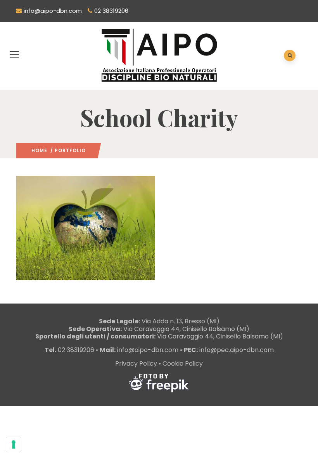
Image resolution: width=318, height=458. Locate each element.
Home (39, 150)
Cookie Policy (182, 363)
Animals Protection (51, 272)
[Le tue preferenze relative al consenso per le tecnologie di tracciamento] (13, 444)
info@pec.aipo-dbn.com (236, 349)
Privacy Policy (136, 363)
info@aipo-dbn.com (53, 11)
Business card (52, 249)
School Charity (97, 272)
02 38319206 (111, 11)
